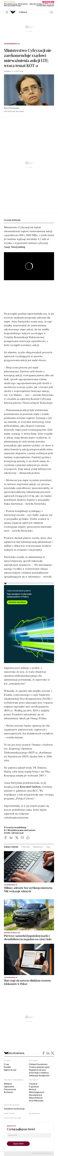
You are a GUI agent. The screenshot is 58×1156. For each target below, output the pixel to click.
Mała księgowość (36, 1092)
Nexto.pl (32, 1089)
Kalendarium (34, 1114)
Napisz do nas (10, 1070)
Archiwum (8, 1092)
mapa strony (9, 1114)
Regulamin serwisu (37, 1070)
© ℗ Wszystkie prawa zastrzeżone (19, 830)
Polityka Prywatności (38, 1064)
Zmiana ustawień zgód (39, 1067)
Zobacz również (11, 847)
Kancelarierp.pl (35, 1095)
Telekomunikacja (12, 44)
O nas (6, 1064)
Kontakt (7, 1067)
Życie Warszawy (36, 1101)
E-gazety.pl (34, 1086)
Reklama (8, 1084)
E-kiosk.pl (33, 1084)
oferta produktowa (12, 1118)
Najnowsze (38, 847)
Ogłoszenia (9, 1086)
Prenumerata (10, 1089)
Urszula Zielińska (12, 220)
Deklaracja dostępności (39, 1075)
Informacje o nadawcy (39, 1073)
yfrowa (23, 12)
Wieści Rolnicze (36, 1098)
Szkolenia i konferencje (14, 1109)
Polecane (25, 847)
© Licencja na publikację (15, 827)
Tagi (48, 847)
